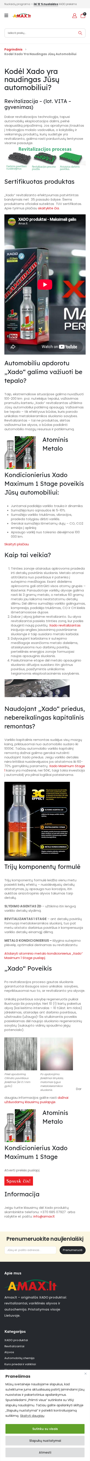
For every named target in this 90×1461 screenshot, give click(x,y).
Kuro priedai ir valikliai (20, 1364)
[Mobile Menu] (7, 15)
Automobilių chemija (19, 1358)
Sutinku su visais (45, 1429)
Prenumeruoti (72, 1250)
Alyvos (9, 1352)
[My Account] (74, 15)
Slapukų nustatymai (45, 1440)
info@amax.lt (44, 1216)
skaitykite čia (48, 208)
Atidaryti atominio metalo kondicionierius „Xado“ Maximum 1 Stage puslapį (43, 955)
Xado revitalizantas (65, 625)
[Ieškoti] (80, 33)
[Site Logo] (21, 15)
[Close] (85, 1373)
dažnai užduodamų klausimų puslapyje (36, 1099)
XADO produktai (16, 1340)
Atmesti (45, 1452)
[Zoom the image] (31, 1281)
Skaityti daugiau (32, 1416)
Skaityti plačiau (16, 544)
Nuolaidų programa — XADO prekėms (40, 4)
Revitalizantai (14, 1346)
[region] (45, 1415)
